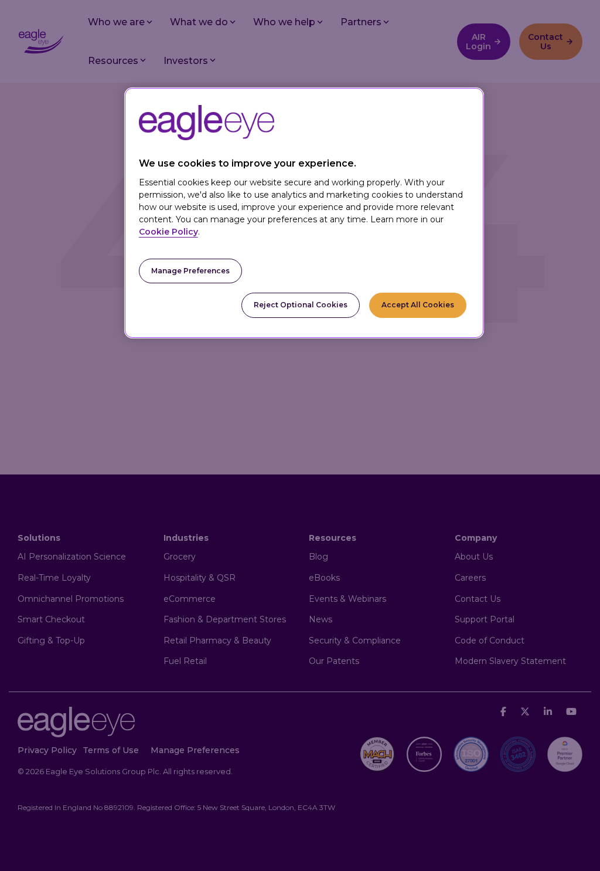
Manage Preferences (190, 270)
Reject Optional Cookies (300, 304)
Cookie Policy (168, 231)
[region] (304, 213)
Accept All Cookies (417, 304)
